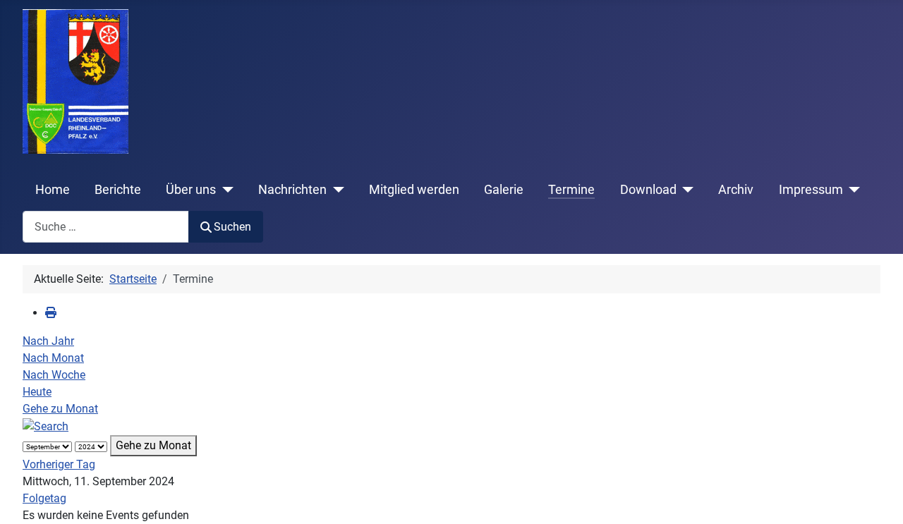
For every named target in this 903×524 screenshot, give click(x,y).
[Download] (685, 190)
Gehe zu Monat (60, 408)
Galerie (503, 190)
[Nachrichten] (335, 190)
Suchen (232, 226)
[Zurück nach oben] (878, 498)
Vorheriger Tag (59, 464)
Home (52, 190)
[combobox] (106, 227)
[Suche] (45, 425)
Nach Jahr (48, 341)
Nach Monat (53, 358)
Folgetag (44, 498)
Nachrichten (292, 190)
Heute (37, 391)
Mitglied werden (414, 190)
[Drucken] (50, 312)
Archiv (735, 190)
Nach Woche (54, 375)
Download (648, 190)
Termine (571, 190)
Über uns (191, 190)
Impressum (811, 190)
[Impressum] (852, 190)
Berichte (118, 190)
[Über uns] (225, 190)
